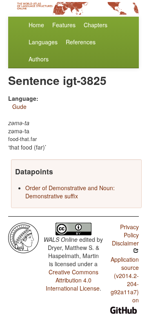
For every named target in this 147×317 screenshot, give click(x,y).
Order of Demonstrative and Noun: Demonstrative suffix (70, 192)
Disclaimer (125, 243)
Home (36, 25)
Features (64, 25)
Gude (19, 106)
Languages (43, 42)
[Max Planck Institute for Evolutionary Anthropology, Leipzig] (23, 237)
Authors (39, 59)
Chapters (95, 25)
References (81, 42)
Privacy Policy (129, 231)
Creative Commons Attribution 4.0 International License (73, 280)
